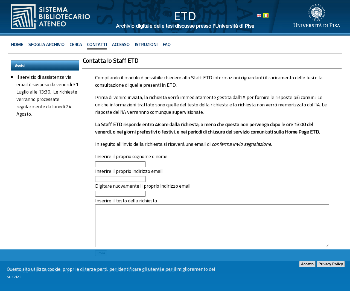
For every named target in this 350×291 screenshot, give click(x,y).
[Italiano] (266, 15)
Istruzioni (146, 44)
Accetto (307, 264)
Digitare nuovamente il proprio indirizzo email (143, 186)
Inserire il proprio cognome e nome (131, 156)
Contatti (97, 44)
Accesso (121, 44)
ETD (185, 16)
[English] (259, 15)
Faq (167, 44)
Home (17, 44)
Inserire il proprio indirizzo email (129, 171)
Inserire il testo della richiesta (126, 200)
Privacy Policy (331, 264)
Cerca (76, 44)
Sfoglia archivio (46, 44)
